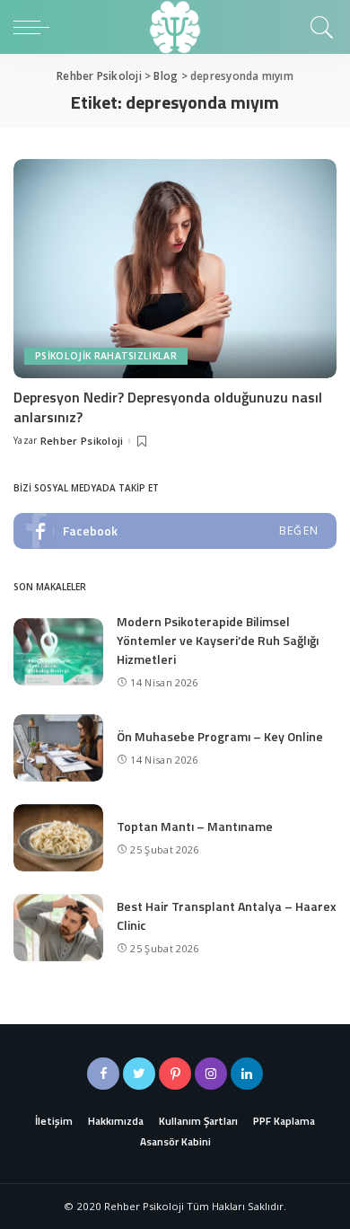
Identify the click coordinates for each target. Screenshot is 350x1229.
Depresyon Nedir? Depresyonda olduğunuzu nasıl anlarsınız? (167, 407)
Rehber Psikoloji (82, 441)
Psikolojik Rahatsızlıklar (106, 355)
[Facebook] (103, 1073)
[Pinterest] (175, 1073)
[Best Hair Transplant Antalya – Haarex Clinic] (58, 927)
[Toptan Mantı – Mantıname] (58, 837)
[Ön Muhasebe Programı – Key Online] (58, 748)
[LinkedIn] (247, 1073)
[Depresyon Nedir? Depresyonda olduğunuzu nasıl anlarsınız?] (175, 268)
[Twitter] (139, 1073)
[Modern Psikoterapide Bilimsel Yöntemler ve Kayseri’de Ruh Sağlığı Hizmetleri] (58, 651)
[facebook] (175, 531)
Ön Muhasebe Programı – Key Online (220, 736)
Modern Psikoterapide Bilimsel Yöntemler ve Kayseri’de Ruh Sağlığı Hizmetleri (218, 640)
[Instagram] (211, 1073)
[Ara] (319, 27)
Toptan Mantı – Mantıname (195, 826)
